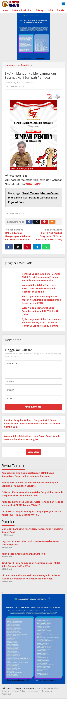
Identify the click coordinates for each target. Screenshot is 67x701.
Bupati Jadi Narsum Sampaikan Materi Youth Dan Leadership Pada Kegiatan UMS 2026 (41, 299)
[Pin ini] (27, 246)
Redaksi (5, 691)
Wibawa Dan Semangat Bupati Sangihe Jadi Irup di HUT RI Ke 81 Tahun (40, 311)
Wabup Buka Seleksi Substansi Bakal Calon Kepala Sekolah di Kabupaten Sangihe (39, 288)
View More (33, 451)
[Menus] (63, 4)
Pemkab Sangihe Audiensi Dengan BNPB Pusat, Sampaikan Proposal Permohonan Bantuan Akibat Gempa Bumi (32, 423)
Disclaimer (47, 691)
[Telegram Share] (37, 246)
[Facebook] (29, 222)
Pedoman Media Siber (47, 688)
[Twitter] (36, 222)
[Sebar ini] (9, 246)
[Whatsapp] (46, 246)
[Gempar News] (10, 3)
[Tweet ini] (18, 246)
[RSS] (52, 222)
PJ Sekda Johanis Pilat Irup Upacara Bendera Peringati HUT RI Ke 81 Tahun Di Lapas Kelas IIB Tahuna (41, 322)
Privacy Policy (18, 691)
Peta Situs (6, 693)
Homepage (34, 691)
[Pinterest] (44, 222)
